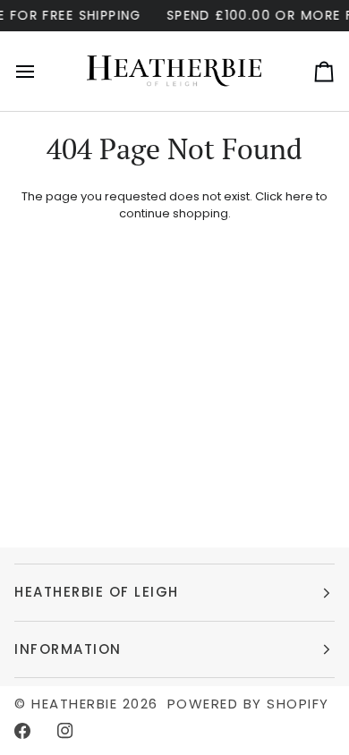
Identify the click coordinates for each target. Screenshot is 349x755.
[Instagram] (65, 731)
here (299, 196)
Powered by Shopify (248, 703)
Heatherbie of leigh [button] (96, 591)
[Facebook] (22, 731)
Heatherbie (74, 703)
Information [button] (68, 649)
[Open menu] (41, 71)
